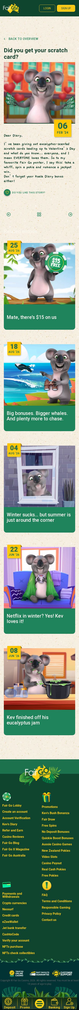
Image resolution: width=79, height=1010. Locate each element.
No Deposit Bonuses (55, 832)
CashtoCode (10, 934)
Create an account (14, 812)
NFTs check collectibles (18, 953)
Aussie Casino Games (57, 844)
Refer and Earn (12, 830)
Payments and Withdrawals (12, 895)
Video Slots (49, 857)
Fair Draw (48, 819)
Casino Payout (52, 863)
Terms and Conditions (57, 901)
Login (47, 8)
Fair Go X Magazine (15, 849)
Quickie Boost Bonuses (57, 838)
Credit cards (10, 915)
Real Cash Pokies (54, 869)
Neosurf (7, 909)
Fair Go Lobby (11, 805)
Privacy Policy (51, 914)
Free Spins (49, 825)
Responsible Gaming (56, 907)
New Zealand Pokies (56, 850)
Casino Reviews (13, 837)
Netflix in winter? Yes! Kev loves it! (35, 618)
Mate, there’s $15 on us (32, 317)
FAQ (45, 895)
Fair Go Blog (10, 843)
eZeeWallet (10, 922)
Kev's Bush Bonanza (55, 813)
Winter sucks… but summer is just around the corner (39, 517)
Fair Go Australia (14, 855)
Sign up (66, 8)
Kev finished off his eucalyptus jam (28, 720)
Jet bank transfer (14, 928)
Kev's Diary (9, 824)
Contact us (49, 920)
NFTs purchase (12, 946)
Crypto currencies (14, 903)
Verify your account (15, 940)
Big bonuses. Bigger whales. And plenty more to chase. (37, 416)
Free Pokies (50, 875)
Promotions (50, 807)
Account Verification (16, 818)
